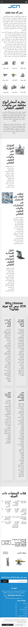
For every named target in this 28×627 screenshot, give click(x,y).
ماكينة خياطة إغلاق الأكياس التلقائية (23, 518)
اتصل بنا (25, 611)
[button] (6, 553)
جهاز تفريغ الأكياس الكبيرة (7, 510)
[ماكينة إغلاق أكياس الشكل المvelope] (20, 562)
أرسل (4, 581)
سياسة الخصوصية (22, 615)
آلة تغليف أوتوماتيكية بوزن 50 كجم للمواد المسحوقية (23, 511)
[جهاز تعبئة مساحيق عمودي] (8, 562)
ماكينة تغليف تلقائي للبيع (23, 501)
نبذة (26, 605)
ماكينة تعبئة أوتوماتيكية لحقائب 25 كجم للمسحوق (7, 503)
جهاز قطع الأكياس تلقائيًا (19, 68)
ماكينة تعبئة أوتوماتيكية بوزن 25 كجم (7, 518)
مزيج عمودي (15, 516)
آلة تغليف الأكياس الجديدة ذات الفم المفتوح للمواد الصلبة (15, 524)
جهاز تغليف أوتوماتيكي (23, 522)
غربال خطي (5, 80)
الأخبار (25, 607)
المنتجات (25, 603)
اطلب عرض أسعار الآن (6, 542)
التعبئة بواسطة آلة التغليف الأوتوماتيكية (15, 503)
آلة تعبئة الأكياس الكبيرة (16, 510)
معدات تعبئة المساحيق (7, 522)
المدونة (25, 613)
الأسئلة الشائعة (23, 609)
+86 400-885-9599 (14, 595)
